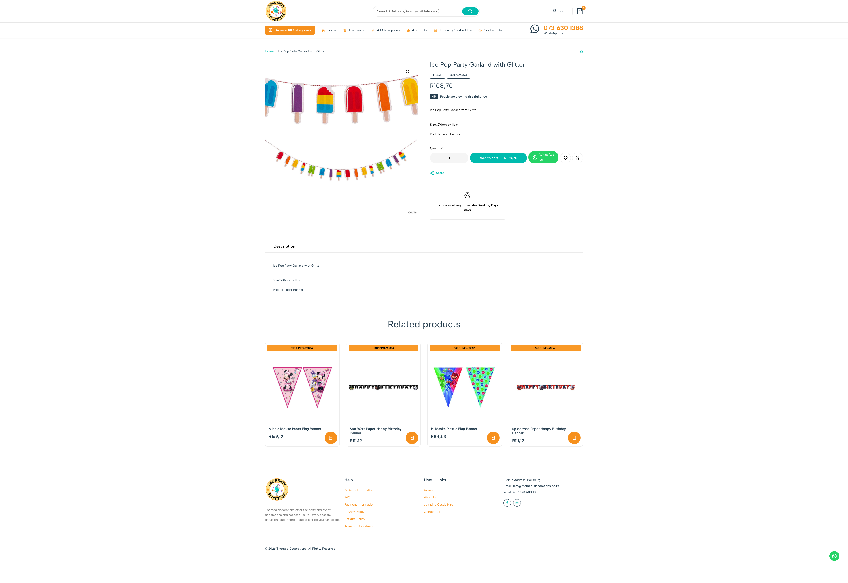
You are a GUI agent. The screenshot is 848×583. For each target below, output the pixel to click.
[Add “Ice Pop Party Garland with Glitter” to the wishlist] (565, 158)
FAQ (347, 497)
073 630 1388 (563, 28)
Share (440, 173)
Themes (354, 30)
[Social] (507, 503)
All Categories (388, 30)
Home (331, 30)
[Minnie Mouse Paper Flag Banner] (302, 387)
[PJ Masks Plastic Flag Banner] (465, 387)
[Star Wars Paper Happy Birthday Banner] (383, 387)
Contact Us (493, 30)
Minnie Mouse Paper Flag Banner (295, 429)
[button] (577, 158)
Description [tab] (284, 246)
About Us (419, 30)
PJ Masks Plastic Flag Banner (454, 429)
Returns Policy (354, 519)
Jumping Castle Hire (455, 30)
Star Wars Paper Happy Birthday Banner (376, 431)
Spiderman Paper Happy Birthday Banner (539, 431)
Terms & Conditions (358, 526)
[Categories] (581, 51)
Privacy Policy (354, 512)
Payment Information (359, 504)
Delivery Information (358, 490)
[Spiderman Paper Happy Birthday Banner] (546, 387)
